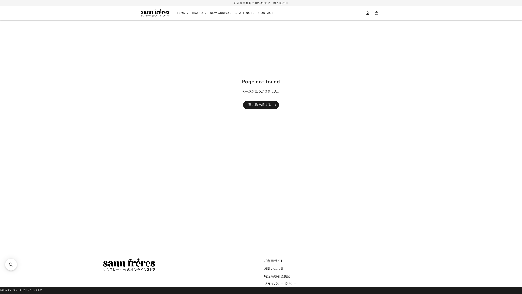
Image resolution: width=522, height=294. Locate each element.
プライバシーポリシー (280, 284)
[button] (11, 265)
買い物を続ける (259, 105)
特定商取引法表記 (277, 276)
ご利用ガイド (274, 261)
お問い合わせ (274, 268)
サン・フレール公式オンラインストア (24, 290)
